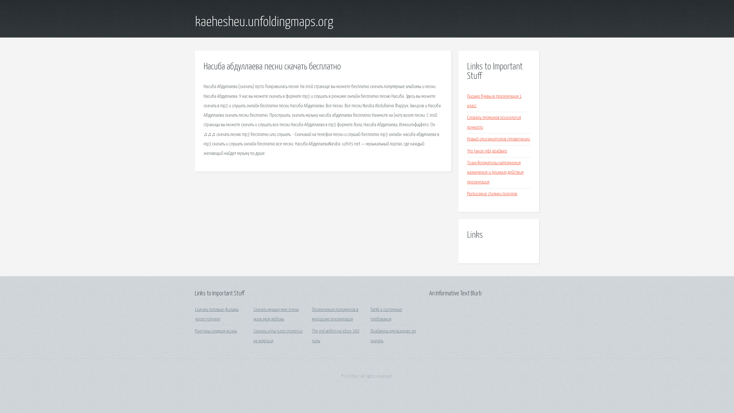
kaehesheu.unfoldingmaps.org (264, 22)
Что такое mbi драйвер (487, 151)
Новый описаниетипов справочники (498, 139)
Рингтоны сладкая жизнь (216, 331)
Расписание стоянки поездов (492, 194)
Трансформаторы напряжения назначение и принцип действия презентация (495, 173)
